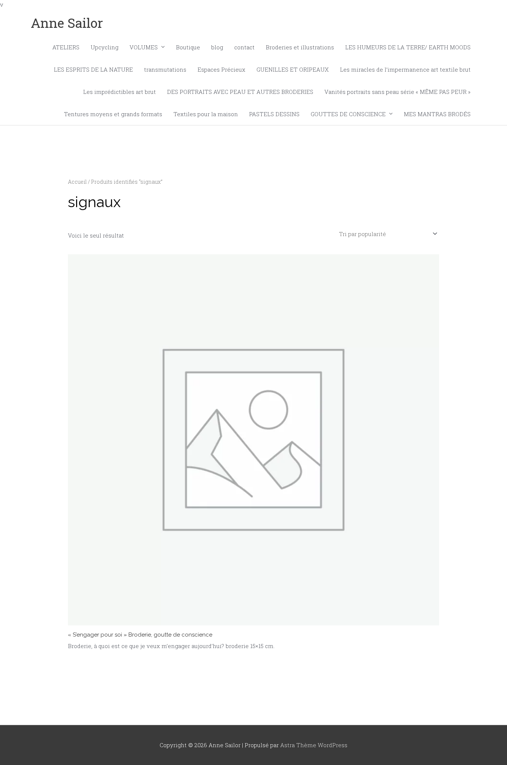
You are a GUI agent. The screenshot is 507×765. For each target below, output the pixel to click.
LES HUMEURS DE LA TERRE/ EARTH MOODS (408, 47)
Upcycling (104, 47)
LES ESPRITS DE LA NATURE (93, 69)
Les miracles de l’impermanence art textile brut (405, 69)
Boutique (188, 47)
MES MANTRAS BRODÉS (437, 114)
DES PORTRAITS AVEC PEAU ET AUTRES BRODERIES (240, 91)
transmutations (165, 69)
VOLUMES (144, 47)
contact (244, 47)
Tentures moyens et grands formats (113, 114)
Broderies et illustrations (300, 47)
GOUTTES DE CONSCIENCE (348, 114)
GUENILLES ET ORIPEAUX (292, 69)
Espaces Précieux (221, 69)
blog (217, 47)
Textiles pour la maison (205, 114)
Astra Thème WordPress (313, 745)
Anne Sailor (67, 22)
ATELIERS (65, 47)
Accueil (77, 182)
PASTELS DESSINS (274, 114)
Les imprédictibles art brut (119, 91)
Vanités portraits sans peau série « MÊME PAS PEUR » (397, 91)
